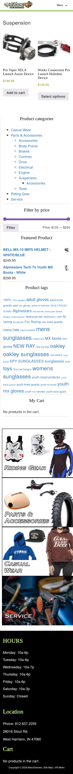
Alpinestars (22, 310)
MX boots (53, 338)
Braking (6, 316)
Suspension (28, 177)
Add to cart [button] (15, 92)
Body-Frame (28, 145)
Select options (53, 96)
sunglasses (54, 360)
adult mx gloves (22, 305)
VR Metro (60, 767)
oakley (57, 345)
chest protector (18, 316)
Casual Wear (21, 129)
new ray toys (42, 346)
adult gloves (37, 299)
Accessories (28, 140)
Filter (11, 227)
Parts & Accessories (26, 135)
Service (17, 199)
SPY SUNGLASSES (27, 360)
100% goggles (18, 300)
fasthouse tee (34, 316)
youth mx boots (48, 384)
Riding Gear (20, 193)
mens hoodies (27, 330)
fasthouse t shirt (53, 316)
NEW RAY (24, 345)
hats (44, 322)
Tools (23, 188)
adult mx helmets (40, 305)
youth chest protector (46, 377)
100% (7, 299)
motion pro (38, 338)
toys (7, 368)
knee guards (54, 322)
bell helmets (38, 311)
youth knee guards (28, 384)
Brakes (24, 151)
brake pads (50, 311)
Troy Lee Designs (22, 369)
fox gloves (18, 322)
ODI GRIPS (56, 355)
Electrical (26, 167)
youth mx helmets (35, 391)
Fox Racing (33, 321)
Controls (25, 156)
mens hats (11, 329)
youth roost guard (56, 391)
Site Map (48, 767)
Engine (24, 172)
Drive (23, 161)
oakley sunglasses (26, 354)
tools (67, 361)
